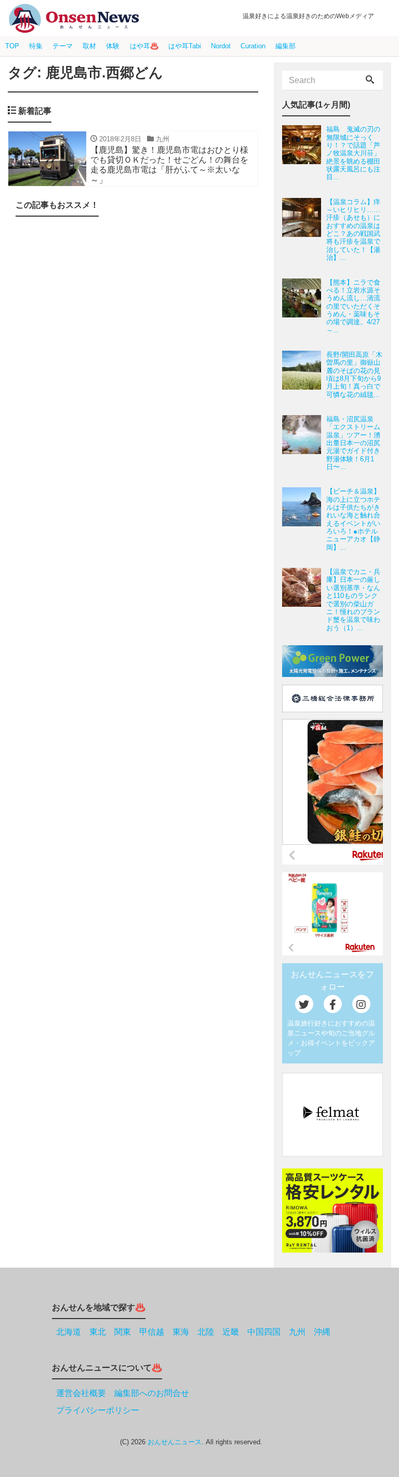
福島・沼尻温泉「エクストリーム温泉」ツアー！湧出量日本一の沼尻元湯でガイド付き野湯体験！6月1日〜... (353, 443)
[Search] (369, 80)
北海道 (68, 1331)
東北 (97, 1331)
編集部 (285, 46)
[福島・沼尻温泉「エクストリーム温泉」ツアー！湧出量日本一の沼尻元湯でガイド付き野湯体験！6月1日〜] (304, 443)
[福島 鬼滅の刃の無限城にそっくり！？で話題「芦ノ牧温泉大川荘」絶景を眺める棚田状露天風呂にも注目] (304, 153)
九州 (297, 1331)
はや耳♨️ (144, 46)
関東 (122, 1331)
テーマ (62, 46)
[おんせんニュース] (74, 18)
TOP (12, 46)
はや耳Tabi (184, 46)
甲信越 (151, 1331)
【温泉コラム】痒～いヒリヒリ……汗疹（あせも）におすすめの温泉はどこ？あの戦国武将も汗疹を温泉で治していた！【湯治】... (353, 229)
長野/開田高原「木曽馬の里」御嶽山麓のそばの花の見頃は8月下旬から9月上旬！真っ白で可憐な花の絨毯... (354, 374)
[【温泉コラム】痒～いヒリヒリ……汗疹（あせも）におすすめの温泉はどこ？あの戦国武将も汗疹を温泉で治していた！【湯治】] (304, 230)
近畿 (230, 1331)
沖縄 (322, 1331)
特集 (36, 46)
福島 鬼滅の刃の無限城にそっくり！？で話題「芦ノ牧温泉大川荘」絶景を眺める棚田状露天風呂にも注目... (353, 153)
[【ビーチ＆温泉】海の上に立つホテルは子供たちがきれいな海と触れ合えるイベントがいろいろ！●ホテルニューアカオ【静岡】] (304, 519)
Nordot (221, 46)
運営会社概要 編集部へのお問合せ (122, 1393)
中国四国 (264, 1331)
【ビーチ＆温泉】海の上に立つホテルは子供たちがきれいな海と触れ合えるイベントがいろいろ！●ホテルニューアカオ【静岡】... (353, 519)
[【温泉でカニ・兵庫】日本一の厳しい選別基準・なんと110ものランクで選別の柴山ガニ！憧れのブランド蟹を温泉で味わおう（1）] (304, 600)
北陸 (205, 1331)
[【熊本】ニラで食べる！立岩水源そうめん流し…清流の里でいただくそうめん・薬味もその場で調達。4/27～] (304, 306)
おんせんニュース (175, 1442)
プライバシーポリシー (97, 1410)
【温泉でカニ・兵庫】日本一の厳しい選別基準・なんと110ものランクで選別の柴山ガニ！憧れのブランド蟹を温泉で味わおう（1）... (353, 599)
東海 (180, 1331)
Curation (253, 46)
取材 (89, 46)
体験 (112, 46)
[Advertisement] (133, 733)
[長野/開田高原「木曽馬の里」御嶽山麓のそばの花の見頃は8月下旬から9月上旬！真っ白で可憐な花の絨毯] (304, 375)
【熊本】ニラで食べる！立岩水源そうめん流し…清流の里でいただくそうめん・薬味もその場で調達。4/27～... (353, 306)
